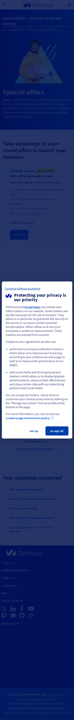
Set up (34, 431)
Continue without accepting (22, 289)
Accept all (56, 431)
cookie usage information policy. (28, 418)
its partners (32, 307)
